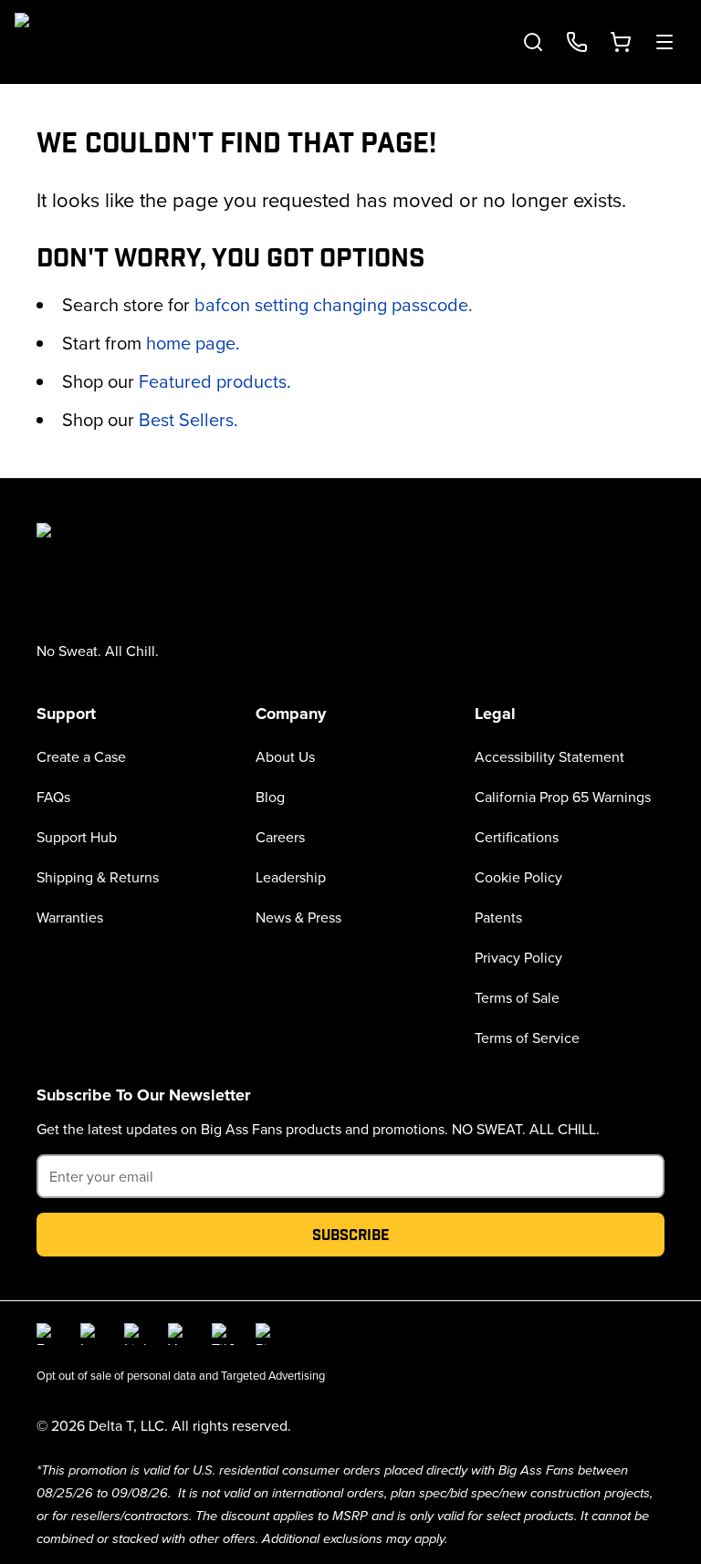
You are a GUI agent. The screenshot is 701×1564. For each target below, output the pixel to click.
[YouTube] (179, 1334)
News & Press (298, 917)
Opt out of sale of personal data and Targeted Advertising (181, 1375)
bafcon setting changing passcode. (333, 304)
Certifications (517, 837)
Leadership (291, 877)
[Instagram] (91, 1334)
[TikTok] (223, 1334)
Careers (280, 837)
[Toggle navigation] (664, 42)
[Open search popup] (533, 42)
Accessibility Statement (549, 756)
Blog (270, 797)
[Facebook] (47, 1334)
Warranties (70, 917)
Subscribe (351, 1234)
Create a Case (81, 756)
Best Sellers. (188, 419)
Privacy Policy (518, 957)
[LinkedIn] (135, 1334)
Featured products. (215, 381)
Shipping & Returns (98, 877)
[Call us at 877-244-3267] (577, 42)
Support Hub (77, 837)
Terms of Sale (517, 997)
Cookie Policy (518, 877)
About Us (285, 756)
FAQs (53, 797)
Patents (498, 917)
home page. (193, 342)
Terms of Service (527, 1037)
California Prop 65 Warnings (563, 797)
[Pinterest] (266, 1334)
